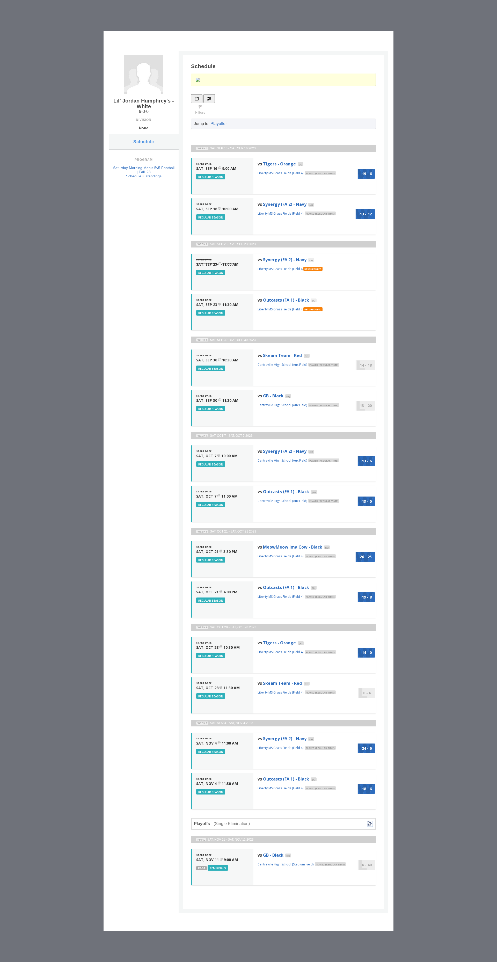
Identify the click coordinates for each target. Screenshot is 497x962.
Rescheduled (312, 269)
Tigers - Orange (279, 164)
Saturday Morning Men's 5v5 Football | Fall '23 (143, 170)
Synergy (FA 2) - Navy (284, 204)
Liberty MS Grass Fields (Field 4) (280, 173)
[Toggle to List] (209, 98)
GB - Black (273, 396)
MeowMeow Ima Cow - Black (292, 547)
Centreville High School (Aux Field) (282, 364)
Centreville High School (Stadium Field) (285, 864)
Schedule (143, 142)
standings (154, 176)
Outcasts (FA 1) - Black (286, 300)
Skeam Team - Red (282, 355)
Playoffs (217, 123)
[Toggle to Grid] (196, 98)
